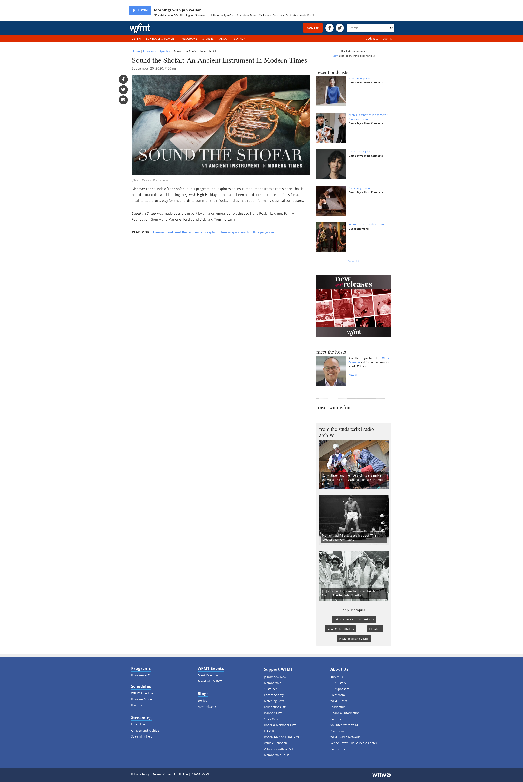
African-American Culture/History (354, 619)
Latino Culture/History (340, 629)
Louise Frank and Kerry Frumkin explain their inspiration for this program (213, 232)
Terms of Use (162, 774)
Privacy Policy (140, 774)
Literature (375, 629)
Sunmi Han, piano (359, 78)
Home (136, 51)
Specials (165, 51)
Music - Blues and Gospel (354, 638)
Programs (149, 51)
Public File (181, 774)
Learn (335, 55)
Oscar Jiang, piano (359, 188)
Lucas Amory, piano (360, 151)
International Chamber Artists (366, 224)
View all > (353, 261)
